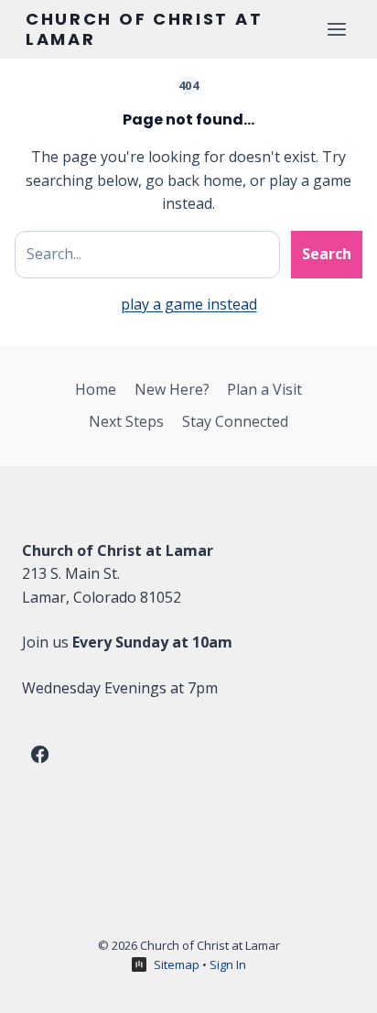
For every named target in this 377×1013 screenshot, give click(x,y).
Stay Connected (235, 421)
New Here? (172, 389)
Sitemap (176, 964)
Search (326, 254)
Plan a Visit (264, 389)
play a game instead (189, 304)
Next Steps (126, 421)
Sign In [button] (228, 964)
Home (95, 389)
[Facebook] (39, 754)
